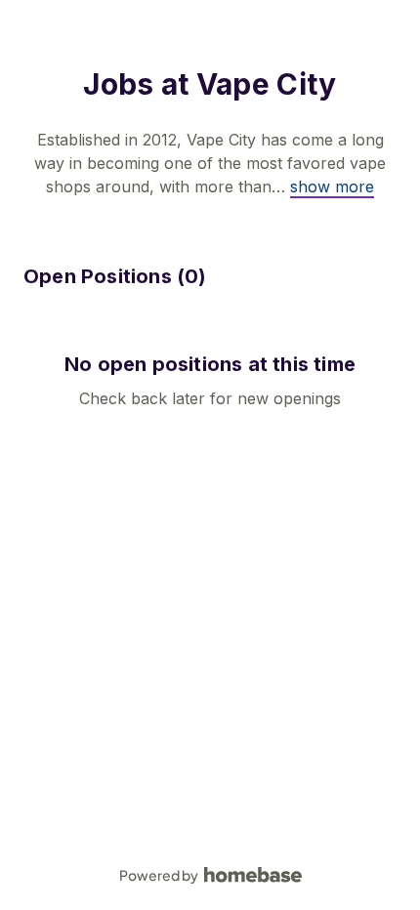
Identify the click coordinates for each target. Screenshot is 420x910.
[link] (332, 186)
